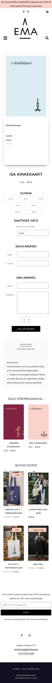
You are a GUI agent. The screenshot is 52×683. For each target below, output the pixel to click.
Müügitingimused (26, 675)
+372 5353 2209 (26, 653)
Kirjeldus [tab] (26, 344)
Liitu (26, 612)
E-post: (10, 264)
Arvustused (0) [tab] (26, 349)
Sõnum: (10, 295)
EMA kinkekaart (38, 443)
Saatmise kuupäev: (26, 227)
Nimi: (10, 255)
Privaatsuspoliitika (26, 678)
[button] (5, 38)
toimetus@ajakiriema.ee (26, 649)
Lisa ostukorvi (26, 329)
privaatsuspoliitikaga (39, 619)
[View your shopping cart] (47, 11)
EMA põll (38, 564)
